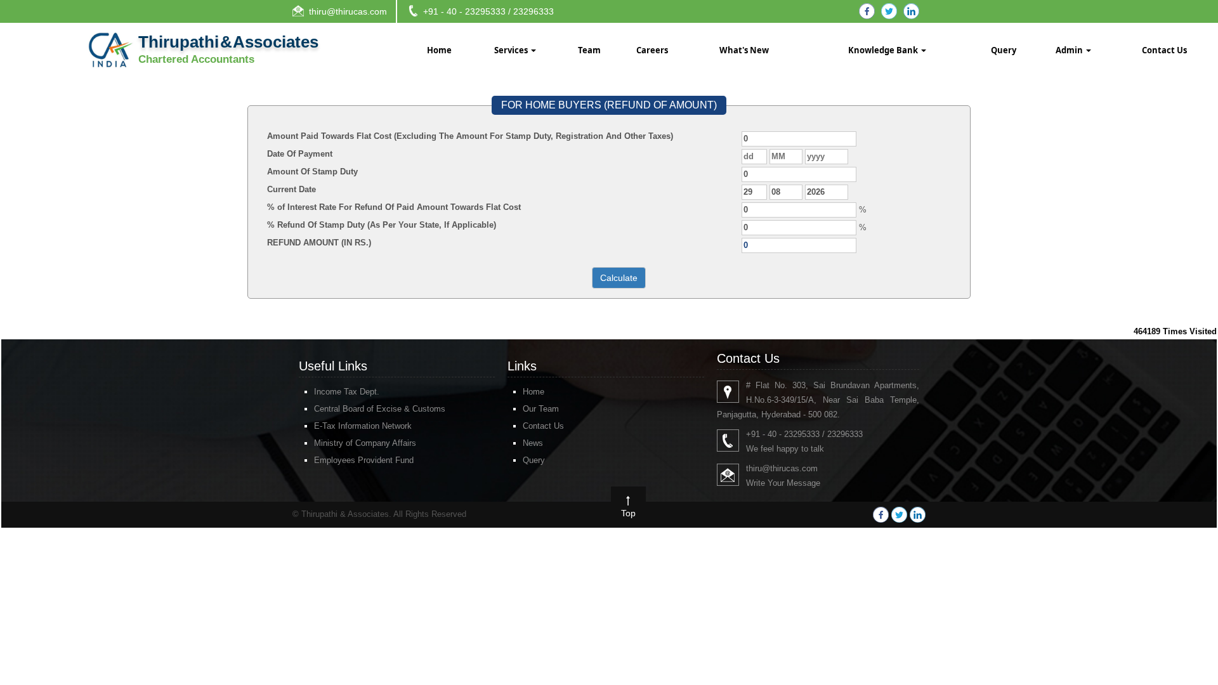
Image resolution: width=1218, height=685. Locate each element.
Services (512, 50)
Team (589, 50)
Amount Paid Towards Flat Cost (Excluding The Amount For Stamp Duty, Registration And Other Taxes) (470, 136)
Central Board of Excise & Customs (379, 409)
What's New (744, 50)
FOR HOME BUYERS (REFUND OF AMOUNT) (609, 105)
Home (439, 50)
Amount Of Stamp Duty (312, 171)
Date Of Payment (299, 154)
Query (1003, 50)
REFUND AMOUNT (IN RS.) (319, 242)
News (533, 443)
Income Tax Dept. (346, 391)
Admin (1070, 50)
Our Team (541, 409)
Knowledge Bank (884, 50)
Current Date (291, 189)
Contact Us (1164, 50)
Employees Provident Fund (364, 460)
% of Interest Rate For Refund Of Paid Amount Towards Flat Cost (394, 207)
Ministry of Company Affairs (365, 443)
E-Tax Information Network (363, 426)
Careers (652, 50)
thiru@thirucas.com (348, 11)
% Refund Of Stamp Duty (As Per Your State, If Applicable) (381, 225)
